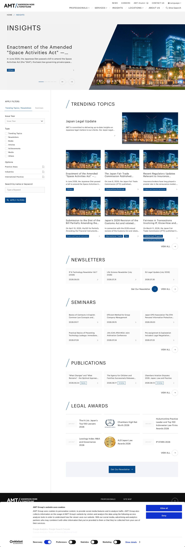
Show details (131, 542)
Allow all (164, 508)
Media (11, 152)
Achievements (14, 148)
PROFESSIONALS (108, 499)
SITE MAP (127, 499)
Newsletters (13, 137)
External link (70, 532)
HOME (9, 15)
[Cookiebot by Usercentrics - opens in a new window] (16, 542)
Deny (164, 515)
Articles (11, 144)
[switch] (72, 542)
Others (11, 156)
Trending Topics (15, 133)
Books (10, 141)
